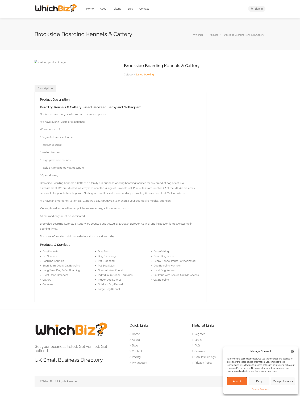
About (103, 8)
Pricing (136, 357)
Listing (117, 8)
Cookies (199, 351)
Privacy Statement (261, 389)
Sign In (258, 8)
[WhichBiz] (56, 7)
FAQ (197, 345)
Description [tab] (45, 88)
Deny (259, 381)
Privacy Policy (203, 362)
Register (199, 334)
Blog (130, 8)
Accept (237, 381)
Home (90, 8)
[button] (293, 351)
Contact (144, 8)
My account (139, 362)
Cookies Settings (205, 357)
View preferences (283, 381)
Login (198, 339)
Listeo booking (145, 74)
